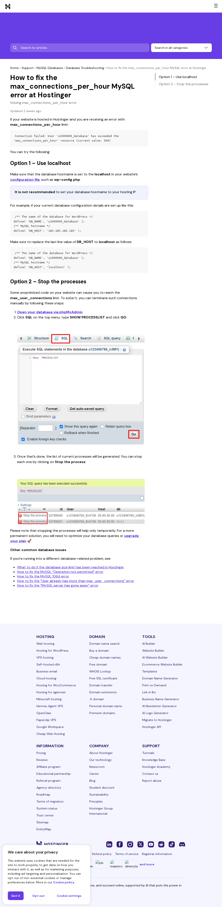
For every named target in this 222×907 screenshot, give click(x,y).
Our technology (100, 760)
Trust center (45, 815)
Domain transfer (101, 685)
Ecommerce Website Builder (162, 664)
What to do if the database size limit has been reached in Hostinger (70, 567)
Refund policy (102, 854)
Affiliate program (48, 767)
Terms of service (127, 854)
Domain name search (104, 644)
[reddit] (161, 844)
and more (147, 864)
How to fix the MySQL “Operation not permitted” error (60, 571)
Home (14, 68)
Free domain (98, 664)
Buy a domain (99, 651)
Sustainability (99, 794)
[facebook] (119, 844)
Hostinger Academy (156, 767)
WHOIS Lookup (100, 671)
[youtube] (150, 844)
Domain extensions (103, 692)
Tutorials (148, 753)
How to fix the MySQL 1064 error (43, 576)
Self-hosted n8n (48, 664)
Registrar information (157, 854)
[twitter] (140, 844)
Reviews (42, 760)
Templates (149, 671)
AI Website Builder (155, 657)
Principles (96, 801)
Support (28, 68)
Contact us (150, 774)
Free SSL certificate (103, 678)
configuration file (25, 179)
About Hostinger (101, 753)
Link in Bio (149, 692)
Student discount (101, 788)
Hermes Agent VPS (49, 706)
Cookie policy (63, 882)
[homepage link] (7, 6)
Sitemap (42, 822)
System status (46, 808)
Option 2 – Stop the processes (183, 84)
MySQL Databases (50, 68)
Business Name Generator (160, 699)
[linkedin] (109, 844)
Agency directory (48, 788)
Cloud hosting (46, 678)
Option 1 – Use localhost (178, 77)
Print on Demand (154, 685)
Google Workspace (50, 727)
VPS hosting (45, 657)
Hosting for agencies (51, 692)
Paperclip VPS (46, 720)
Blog (92, 781)
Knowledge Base (153, 760)
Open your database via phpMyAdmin (50, 312)
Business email (46, 671)
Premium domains (102, 713)
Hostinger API (151, 727)
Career (94, 774)
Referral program (48, 781)
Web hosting (45, 644)
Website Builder (153, 651)
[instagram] (130, 844)
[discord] (182, 844)
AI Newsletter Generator (159, 706)
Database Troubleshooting (85, 68)
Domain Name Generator (160, 678)
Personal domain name (105, 706)
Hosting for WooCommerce (56, 685)
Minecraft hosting (49, 699)
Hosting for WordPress (52, 651)
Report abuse (152, 781)
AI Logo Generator (155, 713)
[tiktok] (171, 844)
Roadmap (43, 794)
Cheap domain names (105, 657)
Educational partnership (53, 774)
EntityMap (43, 829)
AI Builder (148, 644)
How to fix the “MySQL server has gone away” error (57, 585)
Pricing (41, 753)
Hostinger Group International (101, 811)
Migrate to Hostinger (157, 720)
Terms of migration (50, 801)
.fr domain (96, 699)
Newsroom (97, 767)
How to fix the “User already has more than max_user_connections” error (75, 581)
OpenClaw (43, 713)
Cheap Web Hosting (50, 734)
